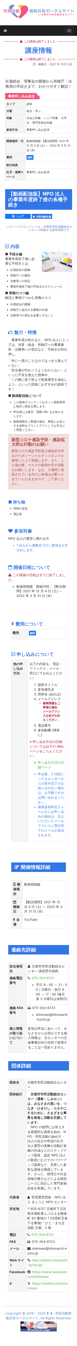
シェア (20, 216)
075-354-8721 (43, 978)
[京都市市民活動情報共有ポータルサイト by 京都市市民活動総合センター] (38, 13)
